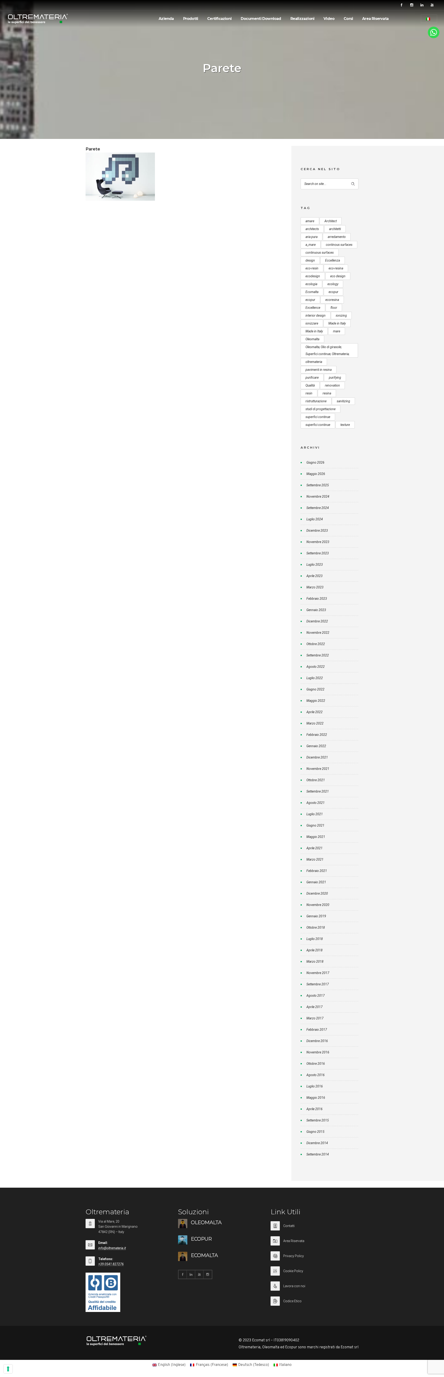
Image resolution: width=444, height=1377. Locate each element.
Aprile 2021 (314, 848)
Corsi (348, 18)
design (310, 260)
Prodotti (190, 18)
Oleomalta (312, 339)
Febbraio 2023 (316, 598)
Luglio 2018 (314, 939)
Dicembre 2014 (317, 1143)
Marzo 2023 (315, 587)
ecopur (333, 292)
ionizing (341, 315)
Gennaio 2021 (316, 882)
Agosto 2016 (315, 1075)
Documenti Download (261, 18)
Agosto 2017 (315, 995)
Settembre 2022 (317, 655)
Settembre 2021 (317, 791)
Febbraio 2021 (316, 871)
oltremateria (313, 362)
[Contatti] (314, 1228)
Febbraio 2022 (316, 735)
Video (329, 18)
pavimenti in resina (318, 370)
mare (336, 331)
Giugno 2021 (315, 825)
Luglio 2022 (314, 678)
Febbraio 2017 (316, 1029)
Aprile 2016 (314, 1109)
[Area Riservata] (314, 1243)
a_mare (310, 245)
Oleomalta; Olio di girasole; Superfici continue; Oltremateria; (327, 350)
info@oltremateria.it (112, 1248)
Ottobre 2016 (315, 1063)
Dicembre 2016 (317, 1041)
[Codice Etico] (314, 1301)
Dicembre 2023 (317, 530)
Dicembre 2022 (317, 621)
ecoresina (332, 300)
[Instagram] (412, 5)
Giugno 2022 (315, 689)
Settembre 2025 (317, 485)
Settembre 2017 (317, 984)
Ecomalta (311, 292)
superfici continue (317, 417)
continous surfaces (339, 245)
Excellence (312, 307)
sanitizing (343, 401)
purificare (312, 377)
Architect (330, 221)
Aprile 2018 (314, 950)
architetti (335, 229)
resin (308, 393)
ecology (332, 284)
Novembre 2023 (317, 542)
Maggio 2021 (315, 837)
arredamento (337, 237)
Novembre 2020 (317, 905)
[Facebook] (401, 5)
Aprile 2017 (314, 1007)
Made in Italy (337, 323)
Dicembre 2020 (317, 893)
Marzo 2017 (315, 1018)
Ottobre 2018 (315, 927)
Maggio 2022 (315, 701)
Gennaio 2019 (316, 916)
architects (312, 229)
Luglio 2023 (314, 564)
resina (327, 393)
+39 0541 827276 (111, 1264)
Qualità (310, 385)
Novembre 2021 (317, 769)
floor (333, 307)
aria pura (311, 237)
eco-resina (336, 268)
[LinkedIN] (422, 5)
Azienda (166, 18)
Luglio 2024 (314, 519)
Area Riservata (375, 18)
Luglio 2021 (314, 814)
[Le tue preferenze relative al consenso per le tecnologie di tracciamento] (8, 1369)
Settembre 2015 (317, 1120)
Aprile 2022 (314, 712)
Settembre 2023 (317, 553)
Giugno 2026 (315, 462)
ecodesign (312, 276)
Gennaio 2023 (316, 610)
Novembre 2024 (317, 496)
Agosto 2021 (315, 803)
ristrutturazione (316, 401)
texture (345, 425)
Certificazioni (219, 18)
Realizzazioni (302, 18)
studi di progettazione (320, 409)
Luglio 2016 (314, 1086)
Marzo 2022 (315, 723)
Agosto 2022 (315, 666)
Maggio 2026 (315, 474)
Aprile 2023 (314, 576)
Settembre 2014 (317, 1154)
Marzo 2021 (315, 859)
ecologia (311, 284)
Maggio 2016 (315, 1097)
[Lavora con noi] (314, 1288)
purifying (335, 377)
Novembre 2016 (317, 1052)
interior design (315, 315)
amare (309, 221)
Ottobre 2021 (315, 780)
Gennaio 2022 (316, 746)
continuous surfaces (319, 252)
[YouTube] (432, 5)
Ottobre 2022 (315, 644)
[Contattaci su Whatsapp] (433, 37)
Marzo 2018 (315, 961)
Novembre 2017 (317, 973)
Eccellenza (332, 260)
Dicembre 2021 (317, 757)
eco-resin (311, 268)
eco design (337, 276)
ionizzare (311, 323)
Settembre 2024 (317, 508)
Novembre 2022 (317, 632)
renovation (332, 385)
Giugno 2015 (315, 1131)
